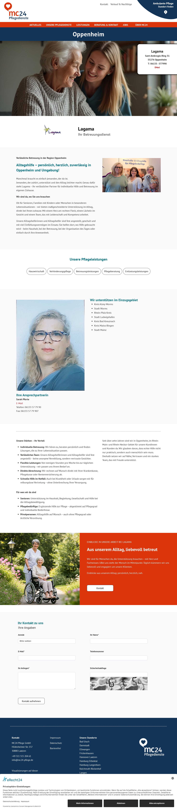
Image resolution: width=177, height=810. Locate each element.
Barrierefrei (55, 748)
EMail (157, 67)
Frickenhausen (87, 753)
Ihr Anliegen (23, 668)
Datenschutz (56, 743)
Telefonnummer (97, 651)
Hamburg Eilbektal (89, 761)
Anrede (21, 635)
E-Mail (19, 403)
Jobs (125, 24)
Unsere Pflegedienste (59, 24)
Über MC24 (141, 24)
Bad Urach (84, 741)
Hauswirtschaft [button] (36, 271)
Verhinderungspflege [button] (60, 271)
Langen (83, 772)
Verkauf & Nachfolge (121, 4)
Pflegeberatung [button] (112, 271)
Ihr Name (94, 635)
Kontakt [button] (100, 588)
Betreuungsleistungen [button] (87, 271)
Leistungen (82, 24)
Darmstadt (84, 745)
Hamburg (84, 764)
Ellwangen (85, 749)
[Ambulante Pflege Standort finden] (159, 11)
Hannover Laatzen (88, 757)
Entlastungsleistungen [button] (136, 271)
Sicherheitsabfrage (98, 668)
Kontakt (104, 4)
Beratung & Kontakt (106, 24)
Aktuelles (35, 24)
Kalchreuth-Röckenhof (90, 768)
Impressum (55, 737)
